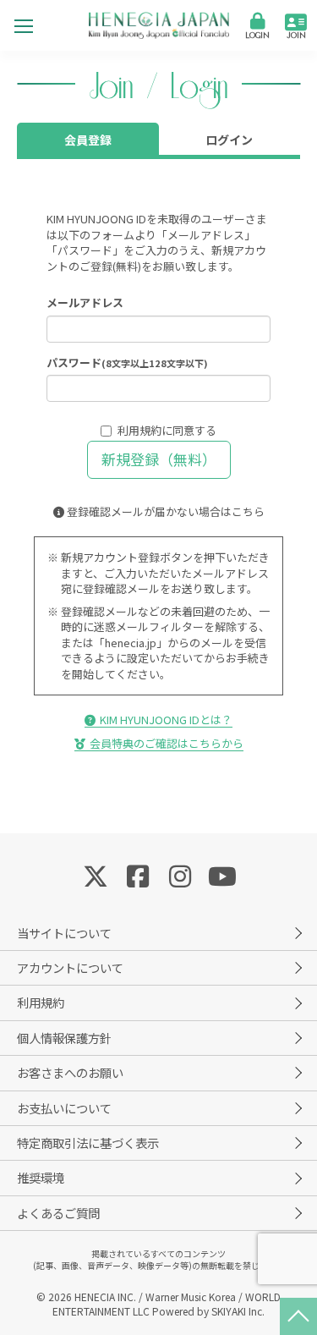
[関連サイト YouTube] (222, 874)
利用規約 (139, 430)
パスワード (127, 363)
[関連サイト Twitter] (95, 874)
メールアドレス (84, 302)
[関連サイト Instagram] (180, 874)
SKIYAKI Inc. (238, 1311)
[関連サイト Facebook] (137, 874)
